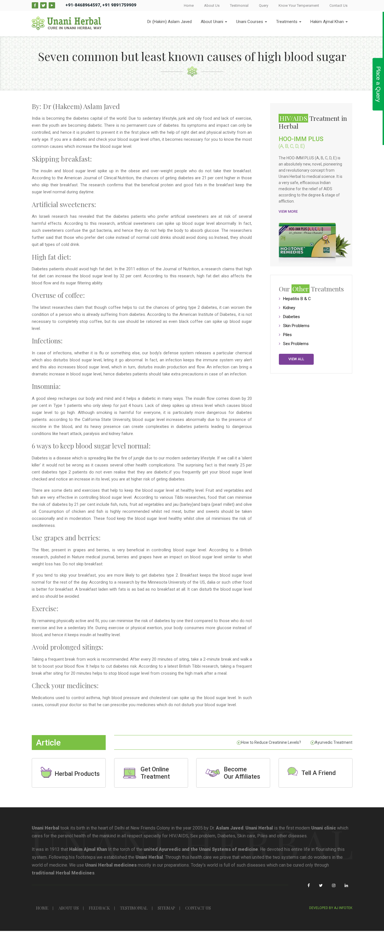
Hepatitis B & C (297, 298)
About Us (212, 5)
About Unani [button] (212, 21)
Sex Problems (296, 343)
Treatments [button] (287, 21)
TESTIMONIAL (134, 908)
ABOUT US (68, 908)
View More (288, 211)
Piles (287, 334)
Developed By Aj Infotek (330, 908)
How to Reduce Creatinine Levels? (264, 742)
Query (263, 5)
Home (189, 5)
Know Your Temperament (299, 5)
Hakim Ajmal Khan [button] (327, 21)
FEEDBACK (99, 908)
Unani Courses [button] (250, 21)
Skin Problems (296, 325)
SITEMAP (166, 908)
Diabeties (291, 316)
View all (296, 359)
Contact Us (338, 5)
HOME (42, 908)
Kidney (289, 307)
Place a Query (378, 84)
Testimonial (239, 5)
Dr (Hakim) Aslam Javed (169, 21)
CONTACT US (198, 908)
